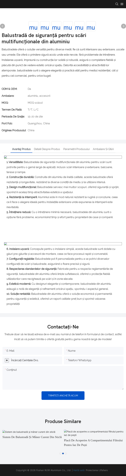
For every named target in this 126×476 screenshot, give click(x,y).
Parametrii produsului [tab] (76, 149)
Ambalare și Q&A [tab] (103, 149)
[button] (60, 453)
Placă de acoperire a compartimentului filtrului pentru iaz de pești (93, 443)
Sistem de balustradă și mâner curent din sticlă (32, 437)
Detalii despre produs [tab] (47, 149)
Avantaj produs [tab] (21, 149)
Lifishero (103, 470)
